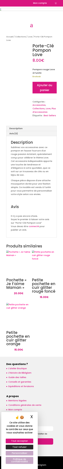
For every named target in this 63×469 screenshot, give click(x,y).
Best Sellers (50, 115)
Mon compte (40, 3)
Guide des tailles (17, 377)
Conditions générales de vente (24, 405)
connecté (34, 226)
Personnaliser (19, 453)
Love (30, 36)
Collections (20, 36)
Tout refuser (19, 447)
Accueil (9, 36)
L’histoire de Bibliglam (19, 372)
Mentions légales (17, 400)
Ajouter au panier (44, 87)
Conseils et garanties (19, 381)
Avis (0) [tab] (13, 133)
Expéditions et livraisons (21, 386)
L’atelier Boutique (17, 368)
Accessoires (39, 105)
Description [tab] (16, 128)
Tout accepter (19, 441)
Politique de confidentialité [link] (19, 460)
